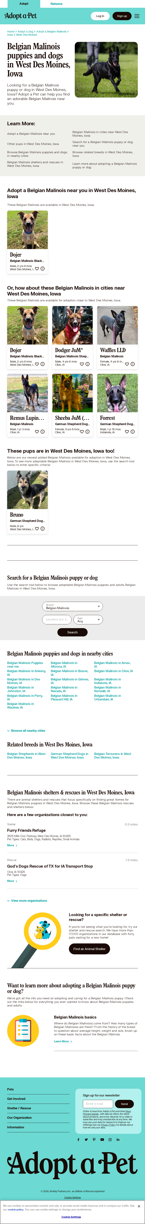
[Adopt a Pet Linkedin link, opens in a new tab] (118, 1140)
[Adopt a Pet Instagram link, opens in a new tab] (111, 1140)
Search (72, 632)
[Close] (139, 1206)
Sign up (122, 16)
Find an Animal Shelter (89, 949)
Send (124, 1104)
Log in (100, 16)
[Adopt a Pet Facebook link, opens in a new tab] (79, 1140)
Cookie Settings (72, 1197)
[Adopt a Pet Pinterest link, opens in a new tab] (95, 1140)
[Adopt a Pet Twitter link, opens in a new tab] (87, 1140)
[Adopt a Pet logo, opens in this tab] (72, 1169)
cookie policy (16, 1209)
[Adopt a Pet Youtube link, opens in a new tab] (103, 1140)
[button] (37, 268)
